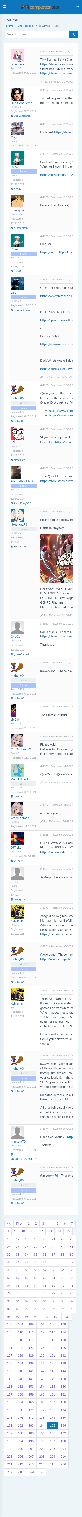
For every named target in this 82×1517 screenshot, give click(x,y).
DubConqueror (21, 116)
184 (41, 1426)
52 (44, 1270)
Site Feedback (26, 26)
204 (63, 1449)
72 (8, 1293)
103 (9, 1324)
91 (35, 1309)
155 (52, 1387)
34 (26, 1255)
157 (9, 1394)
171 (31, 1410)
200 (20, 1449)
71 (71, 1286)
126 (63, 1348)
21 (53, 1239)
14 (59, 1231)
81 (17, 1301)
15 (68, 1231)
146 (20, 1379)
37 (53, 1255)
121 (9, 1348)
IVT (13, 442)
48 (8, 1270)
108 (63, 1324)
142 (41, 1371)
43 (35, 1262)
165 (31, 1402)
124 (41, 1348)
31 (71, 1247)
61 (53, 1278)
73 (17, 1293)
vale (13, 292)
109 (9, 1332)
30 (62, 1247)
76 (44, 1293)
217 (9, 1472)
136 (41, 1363)
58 (26, 1278)
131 (52, 1355)
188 (20, 1433)
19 (35, 1239)
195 (31, 1441)
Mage (14, 137)
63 (71, 1278)
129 (31, 1355)
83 (35, 1301)
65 (17, 1286)
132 (63, 1355)
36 (44, 1255)
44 (44, 1262)
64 (8, 1286)
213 (31, 1464)
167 (52, 1402)
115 (9, 1340)
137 (52, 1363)
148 (41, 1379)
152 (20, 1387)
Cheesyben (18, 210)
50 (26, 1270)
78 (62, 1293)
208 (41, 1457)
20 (44, 1239)
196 (41, 1441)
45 (53, 1262)
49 (17, 1270)
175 (9, 1418)
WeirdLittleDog (21, 779)
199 (9, 1449)
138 (63, 1363)
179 (52, 1418)
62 (62, 1278)
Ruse (14, 167)
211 (9, 1464)
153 (31, 1387)
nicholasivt (19, 460)
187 (9, 1433)
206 (20, 1457)
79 (71, 1293)
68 (44, 1286)
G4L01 (15, 637)
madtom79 (18, 1142)
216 (63, 1464)
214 (41, 1464)
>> (41, 1472)
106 (41, 1324)
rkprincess (18, 64)
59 (35, 1278)
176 (20, 1418)
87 (71, 1301)
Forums (8, 26)
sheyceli (18, 796)
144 (63, 1371)
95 (71, 1309)
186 (63, 1426)
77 (53, 1293)
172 (41, 1410)
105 (31, 1324)
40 (8, 1262)
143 (52, 1371)
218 (20, 1472)
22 (62, 1239)
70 (62, 1286)
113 (52, 1332)
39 (71, 1255)
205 (9, 1457)
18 (26, 1239)
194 (20, 1441)
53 (53, 1270)
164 (20, 1402)
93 (53, 1309)
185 (52, 1426)
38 (62, 1255)
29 (53, 1247)
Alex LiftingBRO (22, 481)
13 (50, 1231)
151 (9, 1387)
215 (52, 1464)
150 (63, 1379)
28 (44, 1247)
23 (71, 1239)
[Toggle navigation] (77, 7)
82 (26, 1301)
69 (53, 1286)
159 (31, 1394)
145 (9, 1379)
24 (8, 1247)
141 (31, 1371)
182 (20, 1426)
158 (20, 1394)
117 (31, 1340)
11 (32, 1231)
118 (41, 1340)
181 (9, 1426)
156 (63, 1387)
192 (63, 1433)
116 (20, 1340)
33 (17, 1255)
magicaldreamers (23, 310)
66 (26, 1286)
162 (63, 1394)
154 (41, 1387)
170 (20, 1410)
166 (41, 1402)
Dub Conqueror (21, 103)
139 (9, 1371)
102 (67, 1317)
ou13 (14, 882)
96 (8, 1317)
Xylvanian (17, 921)
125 (52, 1348)
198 (63, 1441)
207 (31, 1457)
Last (31, 1472)
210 (63, 1457)
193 (9, 1441)
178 (41, 1418)
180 (63, 1418)
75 (35, 1293)
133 (9, 1363)
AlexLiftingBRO (22, 503)
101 (56, 1317)
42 (26, 1262)
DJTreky (16, 848)
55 (71, 1270)
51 (35, 1270)
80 (8, 1301)
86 (62, 1301)
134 (20, 1363)
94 (62, 1309)
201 (31, 1449)
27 (35, 1247)
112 (41, 1332)
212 (20, 1464)
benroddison (20, 228)
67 (35, 1286)
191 (52, 1433)
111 (31, 1332)
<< (9, 1223)
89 (17, 1309)
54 (62, 1270)
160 (41, 1394)
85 (53, 1301)
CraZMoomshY (21, 749)
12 (41, 1231)
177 (31, 1418)
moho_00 (17, 398)
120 (63, 1340)
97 (17, 1317)
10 (23, 1231)
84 (44, 1301)
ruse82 (17, 189)
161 (52, 1394)
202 (41, 1449)
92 (44, 1309)
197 (52, 1441)
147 (31, 1379)
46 (62, 1262)
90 (26, 1309)
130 (41, 1355)
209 (52, 1457)
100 (45, 1317)
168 (63, 1402)
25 (17, 1247)
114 (63, 1332)
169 (9, 1410)
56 (8, 1278)
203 (52, 1449)
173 (52, 1410)
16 (8, 1239)
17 (17, 1239)
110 (20, 1332)
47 (71, 1262)
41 (17, 1262)
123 (31, 1348)
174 (63, 1410)
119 (52, 1340)
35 (35, 1255)
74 (26, 1293)
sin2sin (15, 720)
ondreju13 (19, 899)
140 (20, 1371)
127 (9, 1355)
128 (20, 1355)
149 (52, 1379)
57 (17, 1278)
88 (8, 1309)
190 (41, 1433)
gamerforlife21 (22, 654)
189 (31, 1433)
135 (31, 1363)
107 (52, 1324)
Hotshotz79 (19, 525)
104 (20, 1324)
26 (26, 1247)
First (19, 1223)
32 (8, 1255)
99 (35, 1317)
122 (20, 1348)
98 (26, 1317)
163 (9, 1402)
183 (31, 1426)
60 (44, 1278)
